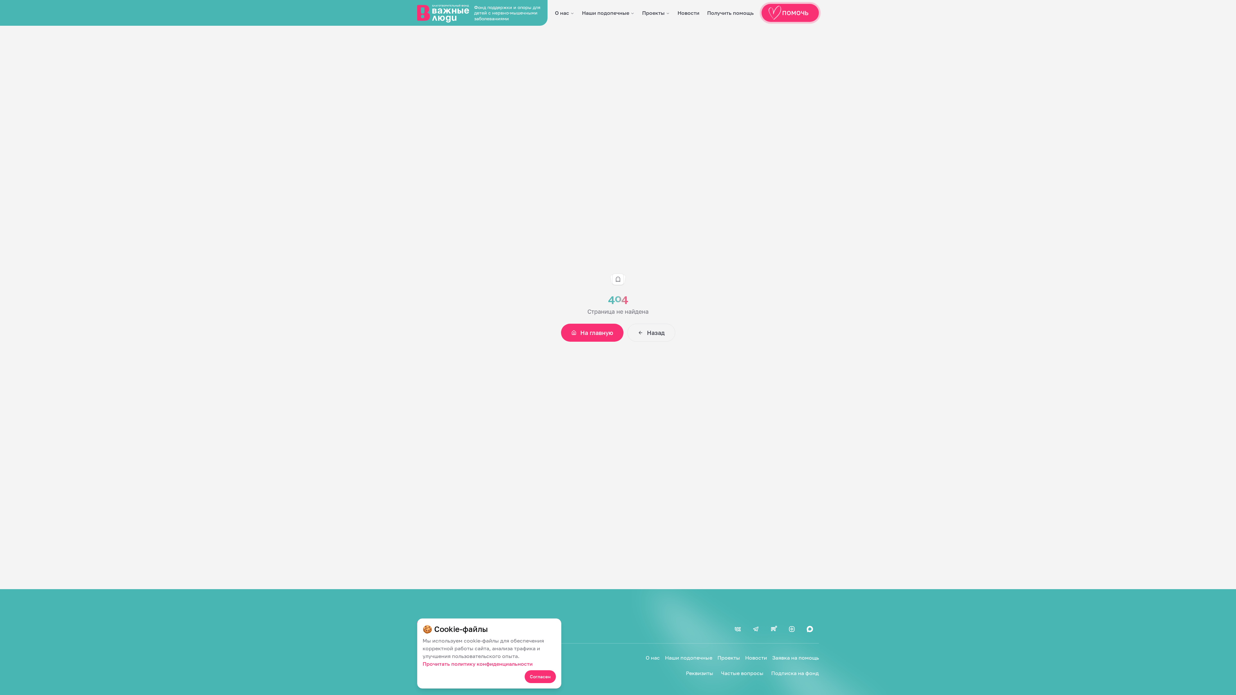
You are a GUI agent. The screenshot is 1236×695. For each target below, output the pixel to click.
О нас (562, 13)
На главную (596, 332)
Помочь (795, 12)
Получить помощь (730, 13)
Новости (688, 13)
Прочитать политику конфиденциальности (478, 664)
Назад (656, 332)
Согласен (540, 676)
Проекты (653, 13)
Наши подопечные (605, 13)
